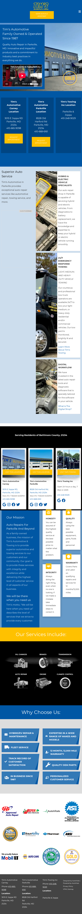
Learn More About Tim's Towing (64, 350)
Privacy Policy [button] (68, 886)
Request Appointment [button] (14, 138)
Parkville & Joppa (68, 108)
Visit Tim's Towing (68, 472)
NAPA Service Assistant (42, 15)
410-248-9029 (68, 118)
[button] (17, 238)
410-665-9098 (13, 128)
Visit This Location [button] (13, 472)
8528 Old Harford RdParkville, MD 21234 (41, 115)
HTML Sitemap (68, 889)
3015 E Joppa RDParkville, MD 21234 (14, 113)
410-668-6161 (41, 131)
